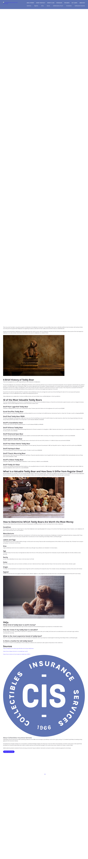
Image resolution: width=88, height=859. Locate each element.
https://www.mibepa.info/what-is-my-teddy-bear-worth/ (15, 651)
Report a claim (50, 2)
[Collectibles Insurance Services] (10, 4)
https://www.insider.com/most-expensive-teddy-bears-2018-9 (16, 654)
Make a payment (30, 2)
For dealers (59, 2)
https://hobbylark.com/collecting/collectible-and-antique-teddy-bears (18, 648)
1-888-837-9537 (82, 2)
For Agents (67, 2)
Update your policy (40, 2)
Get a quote (74, 2)
